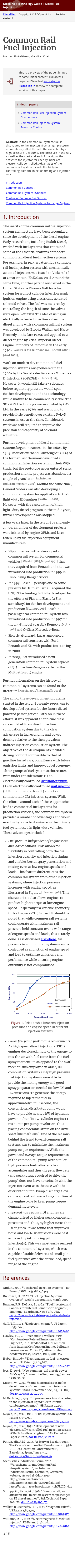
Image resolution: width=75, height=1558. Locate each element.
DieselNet (9, 14)
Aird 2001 (10, 355)
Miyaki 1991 (49, 561)
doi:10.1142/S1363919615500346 (30, 1456)
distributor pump (54, 781)
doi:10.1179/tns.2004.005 (26, 1393)
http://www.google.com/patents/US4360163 (39, 1526)
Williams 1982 (48, 499)
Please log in (27, 86)
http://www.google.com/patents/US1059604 (39, 1331)
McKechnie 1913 (39, 277)
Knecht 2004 (60, 350)
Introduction (14, 182)
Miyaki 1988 (30, 561)
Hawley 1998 (51, 892)
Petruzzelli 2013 (49, 690)
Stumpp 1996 (36, 608)
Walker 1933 (22, 350)
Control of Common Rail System (26, 198)
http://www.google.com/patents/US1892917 (39, 1514)
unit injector (60, 786)
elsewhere (48, 939)
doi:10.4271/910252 (41, 1437)
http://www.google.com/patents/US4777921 (39, 1421)
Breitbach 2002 (28, 1134)
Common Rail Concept (20, 187)
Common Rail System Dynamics (26, 193)
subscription (52, 81)
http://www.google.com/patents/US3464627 (39, 1366)
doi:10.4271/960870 (34, 1502)
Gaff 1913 (27, 314)
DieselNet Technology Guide (22, 4)
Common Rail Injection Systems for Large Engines (38, 203)
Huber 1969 (48, 378)
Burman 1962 (40, 350)
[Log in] (10, 81)
